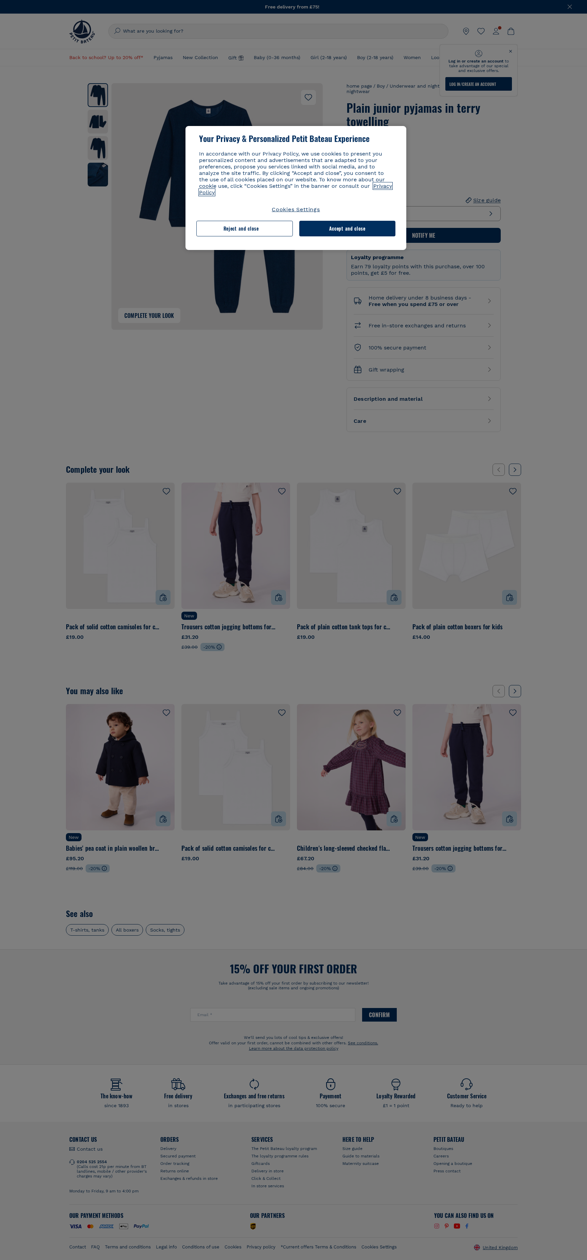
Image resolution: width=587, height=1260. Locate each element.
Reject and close (241, 228)
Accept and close (347, 228)
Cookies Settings (296, 209)
